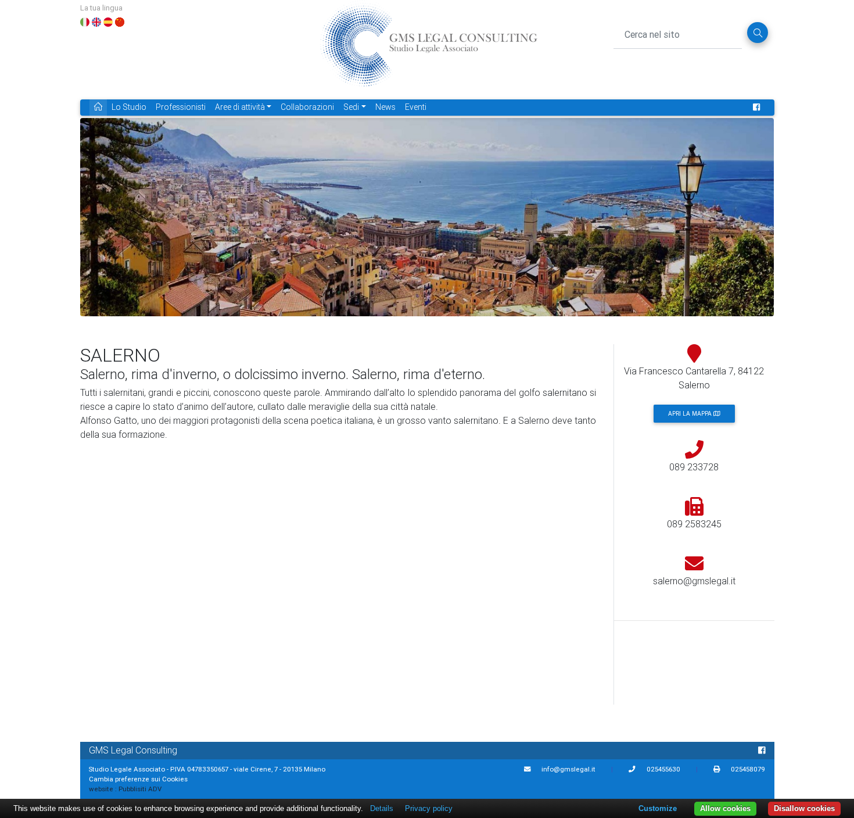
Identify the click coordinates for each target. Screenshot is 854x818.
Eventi (415, 107)
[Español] (108, 21)
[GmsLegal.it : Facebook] (756, 107)
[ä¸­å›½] (119, 21)
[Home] (98, 107)
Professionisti (181, 107)
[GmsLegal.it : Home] (428, 49)
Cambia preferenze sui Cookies (138, 778)
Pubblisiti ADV (140, 788)
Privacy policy (429, 808)
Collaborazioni (307, 107)
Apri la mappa (690, 413)
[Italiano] (84, 21)
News (385, 107)
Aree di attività (240, 107)
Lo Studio (129, 107)
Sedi (351, 107)
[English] (96, 21)
